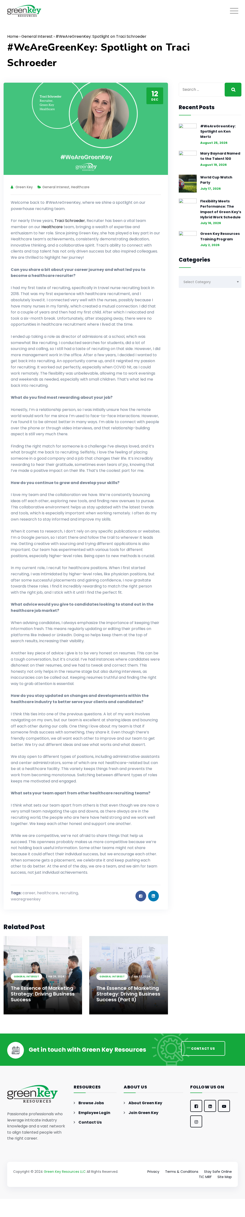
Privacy (153, 1171)
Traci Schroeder (70, 220)
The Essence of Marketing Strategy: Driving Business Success (43, 994)
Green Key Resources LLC (65, 1171)
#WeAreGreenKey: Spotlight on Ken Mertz (218, 131)
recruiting (69, 893)
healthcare (47, 893)
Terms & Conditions (181, 1171)
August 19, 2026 (213, 165)
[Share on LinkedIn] (153, 896)
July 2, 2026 (210, 245)
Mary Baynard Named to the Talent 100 (220, 156)
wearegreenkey (26, 899)
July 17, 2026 (210, 189)
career (28, 893)
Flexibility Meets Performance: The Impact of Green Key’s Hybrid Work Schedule (220, 209)
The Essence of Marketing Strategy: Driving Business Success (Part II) (128, 994)
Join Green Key (143, 1112)
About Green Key (145, 1103)
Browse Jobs (91, 1103)
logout (117, 1214)
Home (12, 36)
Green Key (24, 187)
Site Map (224, 1176)
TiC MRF (205, 1176)
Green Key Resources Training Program (220, 236)
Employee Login (94, 1112)
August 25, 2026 (214, 143)
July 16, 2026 (210, 223)
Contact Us (90, 1122)
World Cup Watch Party (216, 180)
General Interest (37, 36)
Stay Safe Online (218, 1171)
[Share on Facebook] (140, 896)
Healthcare (80, 187)
